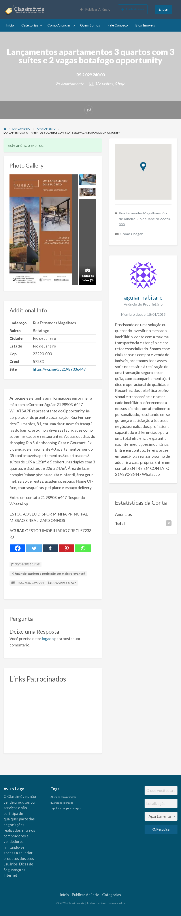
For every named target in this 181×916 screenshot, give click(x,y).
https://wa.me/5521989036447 (59, 369)
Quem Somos (90, 25)
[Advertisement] (52, 717)
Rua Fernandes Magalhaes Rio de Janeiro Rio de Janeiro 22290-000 (145, 219)
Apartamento (72, 83)
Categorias (29, 25)
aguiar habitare (143, 297)
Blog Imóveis (145, 25)
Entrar (163, 9)
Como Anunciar (59, 25)
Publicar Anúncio (97, 9)
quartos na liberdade (62, 802)
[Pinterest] (66, 548)
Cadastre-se (135, 9)
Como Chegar (131, 234)
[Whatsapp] (83, 548)
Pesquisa (163, 829)
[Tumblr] (50, 548)
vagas (77, 808)
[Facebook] (17, 548)
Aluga (54, 796)
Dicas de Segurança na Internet (18, 870)
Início (10, 25)
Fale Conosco (117, 25)
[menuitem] (95, 9)
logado (48, 638)
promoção (71, 796)
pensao (62, 796)
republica (56, 808)
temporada (68, 808)
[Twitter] (34, 548)
